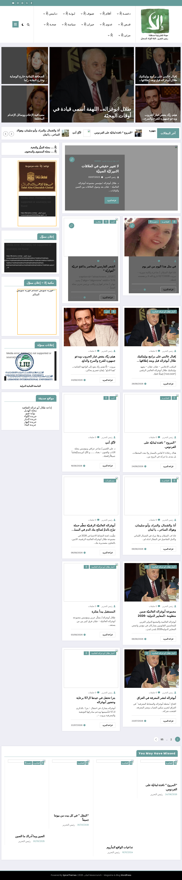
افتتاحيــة (165, 221)
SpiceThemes (69, 875)
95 (162, 739)
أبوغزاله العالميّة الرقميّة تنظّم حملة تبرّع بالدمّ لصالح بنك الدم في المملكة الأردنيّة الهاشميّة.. (93, 528)
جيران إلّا (89, 24)
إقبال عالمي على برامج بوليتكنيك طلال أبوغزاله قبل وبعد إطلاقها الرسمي (158, 78)
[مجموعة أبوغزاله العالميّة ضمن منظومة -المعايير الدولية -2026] (151, 582)
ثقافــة (98, 221)
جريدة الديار (30, 419)
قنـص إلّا (126, 24)
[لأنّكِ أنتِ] (91, 413)
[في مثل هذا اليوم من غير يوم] (151, 237)
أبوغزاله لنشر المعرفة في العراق (156, 698)
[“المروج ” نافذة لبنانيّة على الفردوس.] (151, 413)
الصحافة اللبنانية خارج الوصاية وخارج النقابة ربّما (27, 78)
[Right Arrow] (5, 133)
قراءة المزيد (111, 200)
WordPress (126, 875)
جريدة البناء (30, 424)
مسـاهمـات (109, 480)
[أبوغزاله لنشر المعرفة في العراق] (151, 668)
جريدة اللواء (30, 416)
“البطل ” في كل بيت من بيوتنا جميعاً (71, 817)
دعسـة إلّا (125, 14)
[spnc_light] (23, 24)
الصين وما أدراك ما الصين (29, 836)
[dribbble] (22, 3)
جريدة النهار (30, 422)
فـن (106, 311)
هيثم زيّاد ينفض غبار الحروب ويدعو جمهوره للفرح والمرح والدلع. (160, 116)
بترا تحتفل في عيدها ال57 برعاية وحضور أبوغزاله (95, 700)
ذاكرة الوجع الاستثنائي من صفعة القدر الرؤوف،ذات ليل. (91, 112)
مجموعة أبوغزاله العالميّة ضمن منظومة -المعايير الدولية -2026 (157, 613)
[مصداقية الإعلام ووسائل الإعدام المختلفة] (37, 103)
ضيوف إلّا (88, 14)
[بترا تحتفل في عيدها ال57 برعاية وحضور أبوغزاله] (91, 668)
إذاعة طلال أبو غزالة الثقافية (37, 407)
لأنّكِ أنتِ (99, 132)
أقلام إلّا (106, 14)
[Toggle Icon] (15, 24)
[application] (37, 206)
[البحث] (28, 24)
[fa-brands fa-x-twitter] (27, 3)
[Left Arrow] (11, 133)
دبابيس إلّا (51, 14)
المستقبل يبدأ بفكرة (103, 611)
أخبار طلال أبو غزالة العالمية (110, 161)
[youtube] (13, 3)
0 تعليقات (153, 261)
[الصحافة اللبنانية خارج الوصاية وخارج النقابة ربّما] (37, 65)
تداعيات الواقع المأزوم (119, 847)
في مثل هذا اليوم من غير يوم (159, 266)
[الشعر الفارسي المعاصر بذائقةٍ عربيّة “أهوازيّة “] (91, 237)
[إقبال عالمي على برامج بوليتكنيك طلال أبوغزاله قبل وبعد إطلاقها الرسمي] (158, 65)
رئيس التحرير (110, 177)
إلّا (111, 35)
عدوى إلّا (107, 24)
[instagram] (17, 3)
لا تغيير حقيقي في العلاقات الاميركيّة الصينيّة (100, 168)
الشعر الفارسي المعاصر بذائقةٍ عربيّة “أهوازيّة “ (93, 268)
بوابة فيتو (30, 413)
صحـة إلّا (51, 24)
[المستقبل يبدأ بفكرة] (91, 582)
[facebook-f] (31, 3)
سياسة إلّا (70, 24)
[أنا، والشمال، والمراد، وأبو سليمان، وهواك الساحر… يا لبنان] (151, 495)
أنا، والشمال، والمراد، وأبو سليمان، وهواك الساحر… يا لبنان (60, 132)
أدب (112, 221)
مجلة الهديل (30, 410)
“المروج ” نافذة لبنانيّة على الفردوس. (135, 132)
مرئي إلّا (126, 35)
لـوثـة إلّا (70, 14)
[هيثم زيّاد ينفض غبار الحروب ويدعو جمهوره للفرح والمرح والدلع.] (158, 103)
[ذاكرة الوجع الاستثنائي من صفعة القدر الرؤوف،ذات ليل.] (91, 84)
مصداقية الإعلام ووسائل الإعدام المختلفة (26, 116)
